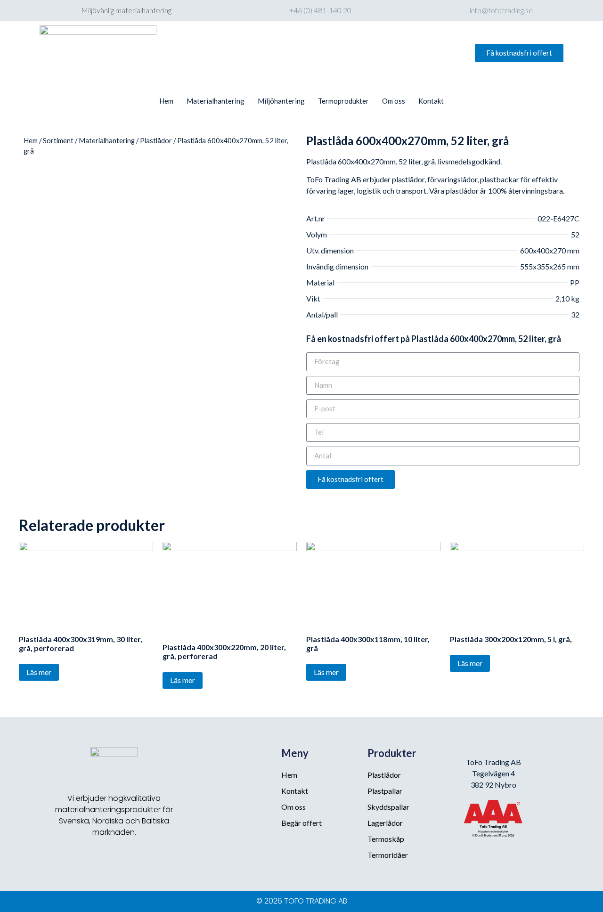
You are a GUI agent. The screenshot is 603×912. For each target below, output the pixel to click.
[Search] (412, 53)
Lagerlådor (385, 822)
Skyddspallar (388, 806)
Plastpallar (384, 790)
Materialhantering (215, 101)
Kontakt (431, 101)
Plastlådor (156, 140)
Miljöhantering (281, 101)
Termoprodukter (343, 101)
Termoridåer (387, 854)
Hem (166, 101)
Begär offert (301, 822)
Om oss (393, 101)
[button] (519, 53)
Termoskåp (385, 838)
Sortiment (58, 140)
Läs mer (38, 672)
